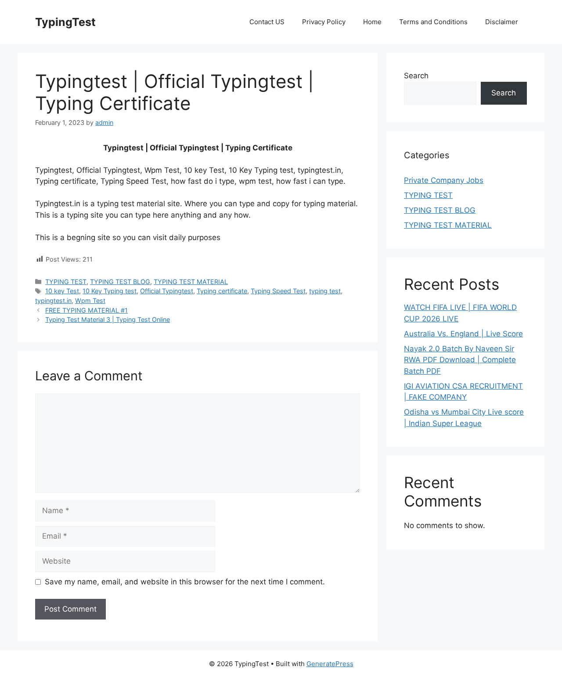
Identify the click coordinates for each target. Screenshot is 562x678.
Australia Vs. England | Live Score (463, 333)
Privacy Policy (324, 22)
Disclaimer (501, 22)
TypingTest (65, 22)
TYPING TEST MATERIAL (191, 281)
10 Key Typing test (110, 291)
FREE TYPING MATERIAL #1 (86, 310)
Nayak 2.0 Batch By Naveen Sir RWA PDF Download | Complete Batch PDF (460, 359)
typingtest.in (53, 300)
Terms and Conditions (433, 22)
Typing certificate (222, 291)
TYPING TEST (65, 281)
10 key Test (62, 291)
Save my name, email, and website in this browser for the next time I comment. (185, 581)
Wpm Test (90, 300)
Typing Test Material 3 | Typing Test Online (107, 319)
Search (416, 75)
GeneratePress (329, 664)
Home (372, 22)
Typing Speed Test (278, 291)
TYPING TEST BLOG (120, 281)
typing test (325, 291)
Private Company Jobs (443, 180)
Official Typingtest (166, 291)
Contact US (267, 22)
